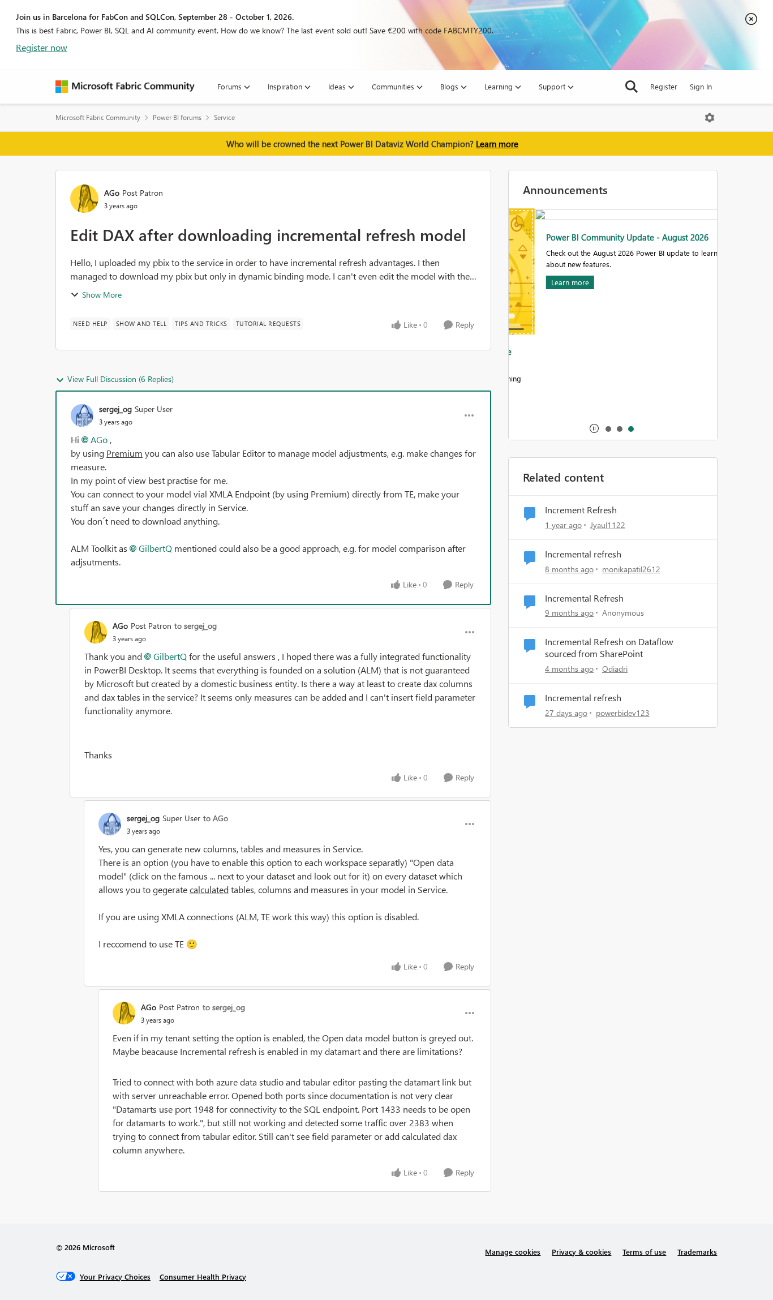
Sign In (701, 86)
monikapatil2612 (631, 569)
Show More (102, 294)
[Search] (631, 86)
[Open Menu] (710, 118)
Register (663, 86)
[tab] (607, 428)
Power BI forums (177, 117)
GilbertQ (155, 548)
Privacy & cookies (581, 1251)
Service (224, 117)
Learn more (497, 143)
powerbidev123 (623, 712)
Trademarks (697, 1251)
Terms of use (644, 1251)
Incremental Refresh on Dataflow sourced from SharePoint (609, 647)
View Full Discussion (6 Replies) (120, 379)
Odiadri (615, 668)
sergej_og (115, 409)
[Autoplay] (594, 428)
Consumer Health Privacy (203, 1276)
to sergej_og (195, 625)
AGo (111, 192)
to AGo (215, 818)
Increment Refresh (581, 510)
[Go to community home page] (125, 86)
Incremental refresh (583, 554)
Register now (41, 47)
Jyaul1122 (607, 525)
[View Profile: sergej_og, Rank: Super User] (82, 415)
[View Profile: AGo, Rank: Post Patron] (84, 199)
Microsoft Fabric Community (97, 117)
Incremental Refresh (584, 598)
